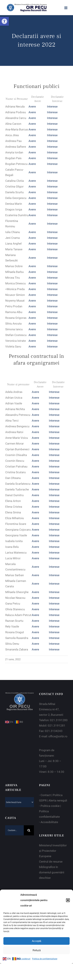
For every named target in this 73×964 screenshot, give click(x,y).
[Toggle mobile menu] (66, 8)
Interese (52, 106)
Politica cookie (50, 806)
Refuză (37, 950)
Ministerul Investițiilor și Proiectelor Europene (53, 851)
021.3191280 (59, 720)
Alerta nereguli (58, 800)
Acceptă (36, 941)
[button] (4, 21)
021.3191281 (56, 725)
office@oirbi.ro (57, 736)
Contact (46, 795)
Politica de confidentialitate (44, 959)
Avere (32, 106)
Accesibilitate (49, 822)
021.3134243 (53, 731)
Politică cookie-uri (22, 959)
